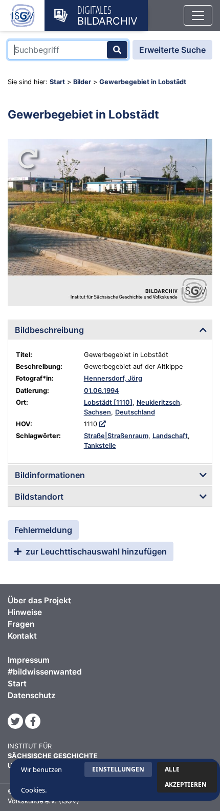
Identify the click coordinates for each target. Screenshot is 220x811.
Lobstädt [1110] (108, 402)
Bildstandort (39, 496)
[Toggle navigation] (198, 15)
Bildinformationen (50, 475)
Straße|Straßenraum (116, 436)
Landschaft (170, 436)
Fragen (21, 624)
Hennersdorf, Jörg (113, 378)
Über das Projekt (39, 600)
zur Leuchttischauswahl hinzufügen (95, 551)
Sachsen (97, 412)
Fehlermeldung (43, 530)
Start (57, 82)
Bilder (82, 82)
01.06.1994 (101, 390)
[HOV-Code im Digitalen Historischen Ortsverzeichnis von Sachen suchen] (102, 424)
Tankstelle (100, 445)
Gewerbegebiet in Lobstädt (142, 82)
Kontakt (22, 636)
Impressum (29, 660)
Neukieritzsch (158, 402)
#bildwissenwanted (45, 672)
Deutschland (135, 412)
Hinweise (25, 612)
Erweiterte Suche (172, 50)
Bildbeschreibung (49, 330)
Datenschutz (32, 695)
